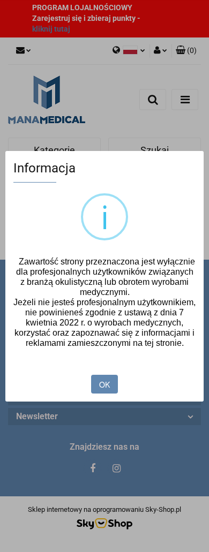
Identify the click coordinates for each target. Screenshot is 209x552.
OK (104, 384)
